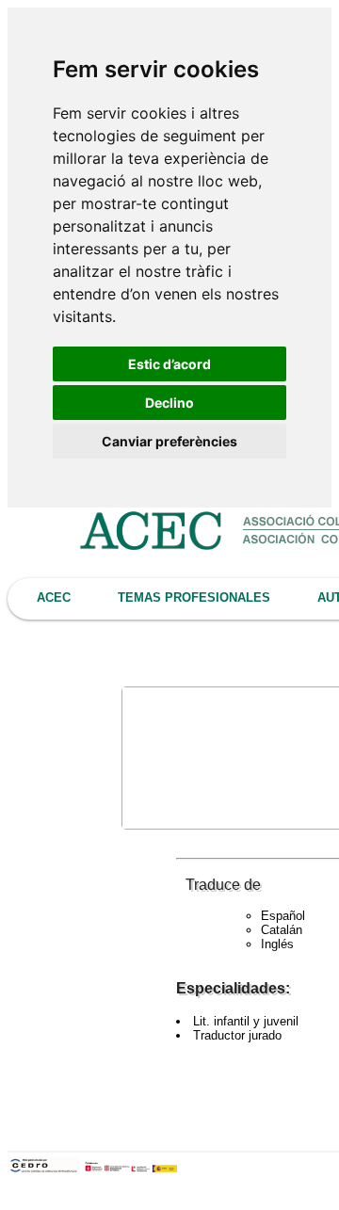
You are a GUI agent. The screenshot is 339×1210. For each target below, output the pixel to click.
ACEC (54, 597)
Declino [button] (169, 403)
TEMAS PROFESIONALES (194, 597)
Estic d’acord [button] (169, 364)
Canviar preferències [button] (169, 441)
